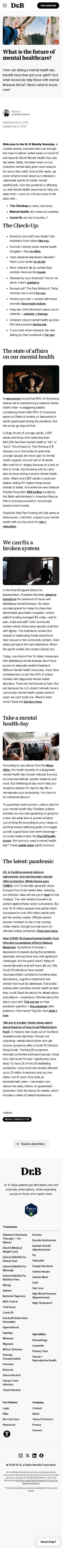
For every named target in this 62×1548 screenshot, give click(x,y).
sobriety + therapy (36, 314)
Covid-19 (8, 1312)
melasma (8, 1338)
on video (35, 251)
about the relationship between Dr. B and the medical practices (36, 1482)
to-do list (39, 261)
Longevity (38, 1345)
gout (35, 1282)
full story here (33, 701)
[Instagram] (21, 1456)
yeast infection (12, 1389)
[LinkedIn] (34, 1456)
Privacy (36, 1424)
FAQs (5, 1413)
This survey (31, 1002)
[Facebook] (41, 1456)
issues (41, 272)
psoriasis (8, 1364)
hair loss (37, 1288)
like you (44, 240)
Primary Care (40, 1351)
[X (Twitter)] (27, 1456)
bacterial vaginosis (14, 1296)
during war (40, 324)
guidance (33, 282)
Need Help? (48, 1541)
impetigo (8, 1332)
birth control (10, 1301)
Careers (37, 1430)
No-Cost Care (11, 1419)
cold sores (9, 1307)
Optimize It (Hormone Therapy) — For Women (15, 1238)
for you (40, 293)
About (35, 1413)
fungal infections (42, 1266)
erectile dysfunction (44, 1240)
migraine (8, 1343)
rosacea (8, 1369)
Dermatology (39, 1340)
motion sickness (12, 1349)
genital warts (40, 1277)
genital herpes (41, 1271)
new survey (13, 398)
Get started (48, 5)
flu (34, 1255)
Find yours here (47, 931)
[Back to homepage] (17, 5)
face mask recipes (33, 303)
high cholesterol (42, 1302)
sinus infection (12, 1375)
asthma (7, 1290)
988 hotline (34, 492)
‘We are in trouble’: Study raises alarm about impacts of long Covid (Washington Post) (30, 1027)
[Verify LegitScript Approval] (31, 1210)
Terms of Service (42, 1419)
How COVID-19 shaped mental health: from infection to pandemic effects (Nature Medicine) (31, 943)
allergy (7, 1285)
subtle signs (26, 845)
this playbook (38, 1006)
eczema (37, 1234)
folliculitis (38, 1260)
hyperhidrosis (11, 1327)
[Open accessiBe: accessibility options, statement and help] (7, 1434)
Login (6, 1408)
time (47, 895)
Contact (37, 1408)
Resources (9, 1424)
